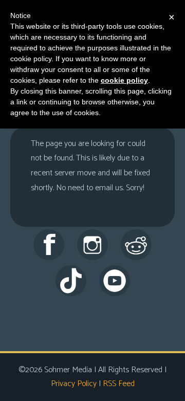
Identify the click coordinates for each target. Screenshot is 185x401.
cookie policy (124, 80)
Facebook (48, 244)
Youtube (114, 280)
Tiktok (70, 280)
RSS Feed (119, 384)
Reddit (136, 244)
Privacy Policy (74, 384)
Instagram (92, 244)
